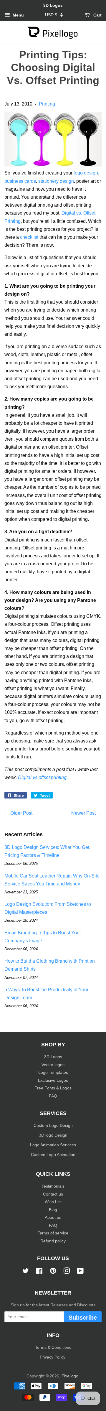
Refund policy (53, 1241)
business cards (20, 181)
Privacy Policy (53, 1357)
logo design (86, 172)
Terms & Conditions (53, 1347)
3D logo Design (53, 1135)
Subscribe (83, 1317)
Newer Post (83, 813)
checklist (29, 237)
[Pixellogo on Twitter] (25, 1272)
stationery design (56, 181)
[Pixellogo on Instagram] (66, 1272)
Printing (47, 103)
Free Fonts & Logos (53, 1088)
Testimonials (53, 1186)
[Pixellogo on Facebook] (39, 1272)
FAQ (53, 1096)
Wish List (53, 1202)
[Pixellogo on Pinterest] (53, 1272)
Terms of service (53, 1233)
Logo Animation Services (53, 1145)
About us (53, 1217)
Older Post (21, 813)
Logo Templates (53, 1072)
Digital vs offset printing (42, 777)
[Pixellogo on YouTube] (80, 1272)
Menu (17, 15)
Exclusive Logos (53, 1080)
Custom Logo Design (53, 1125)
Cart (97, 15)
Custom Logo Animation (53, 1154)
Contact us (53, 1194)
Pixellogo (70, 1376)
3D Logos (53, 1057)
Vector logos (53, 1065)
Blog (53, 1210)
